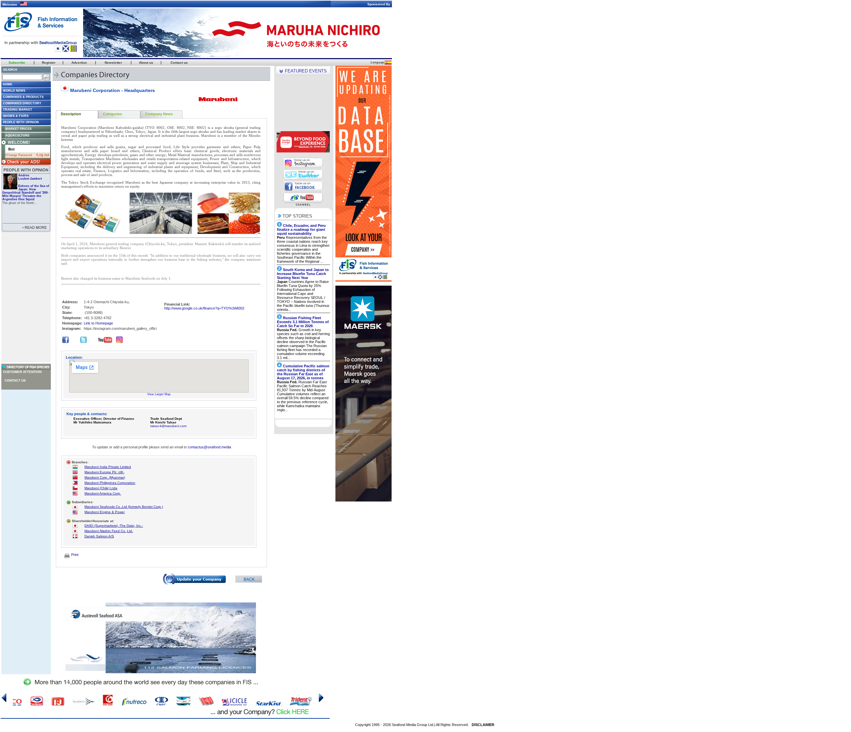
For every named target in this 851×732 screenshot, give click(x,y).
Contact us (15, 380)
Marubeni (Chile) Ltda (100, 488)
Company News (159, 114)
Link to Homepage (98, 323)
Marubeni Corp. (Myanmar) (104, 477)
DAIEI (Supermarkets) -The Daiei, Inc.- (113, 525)
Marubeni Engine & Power (104, 512)
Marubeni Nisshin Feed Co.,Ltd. (108, 531)
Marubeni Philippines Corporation (109, 483)
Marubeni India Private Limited (107, 467)
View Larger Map (159, 394)
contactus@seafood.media (209, 447)
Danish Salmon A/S (99, 536)
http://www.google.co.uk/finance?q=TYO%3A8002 (204, 308)
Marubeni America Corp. (102, 493)
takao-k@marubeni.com (168, 426)
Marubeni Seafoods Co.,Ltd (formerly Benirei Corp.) (123, 506)
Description (71, 114)
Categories (112, 114)
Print (74, 555)
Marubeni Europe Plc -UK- (104, 472)
